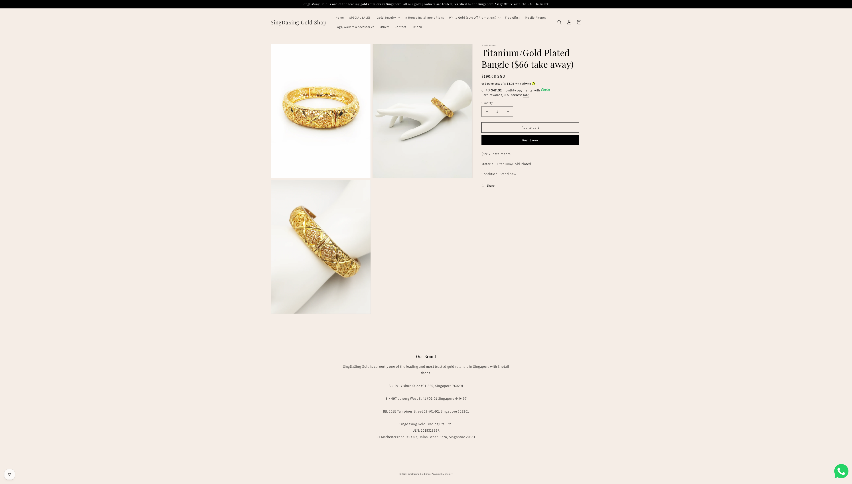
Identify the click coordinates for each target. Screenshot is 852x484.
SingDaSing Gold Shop (419, 473)
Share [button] (491, 186)
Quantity (487, 103)
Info (526, 95)
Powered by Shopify (442, 473)
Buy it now (530, 140)
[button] (388, 17)
